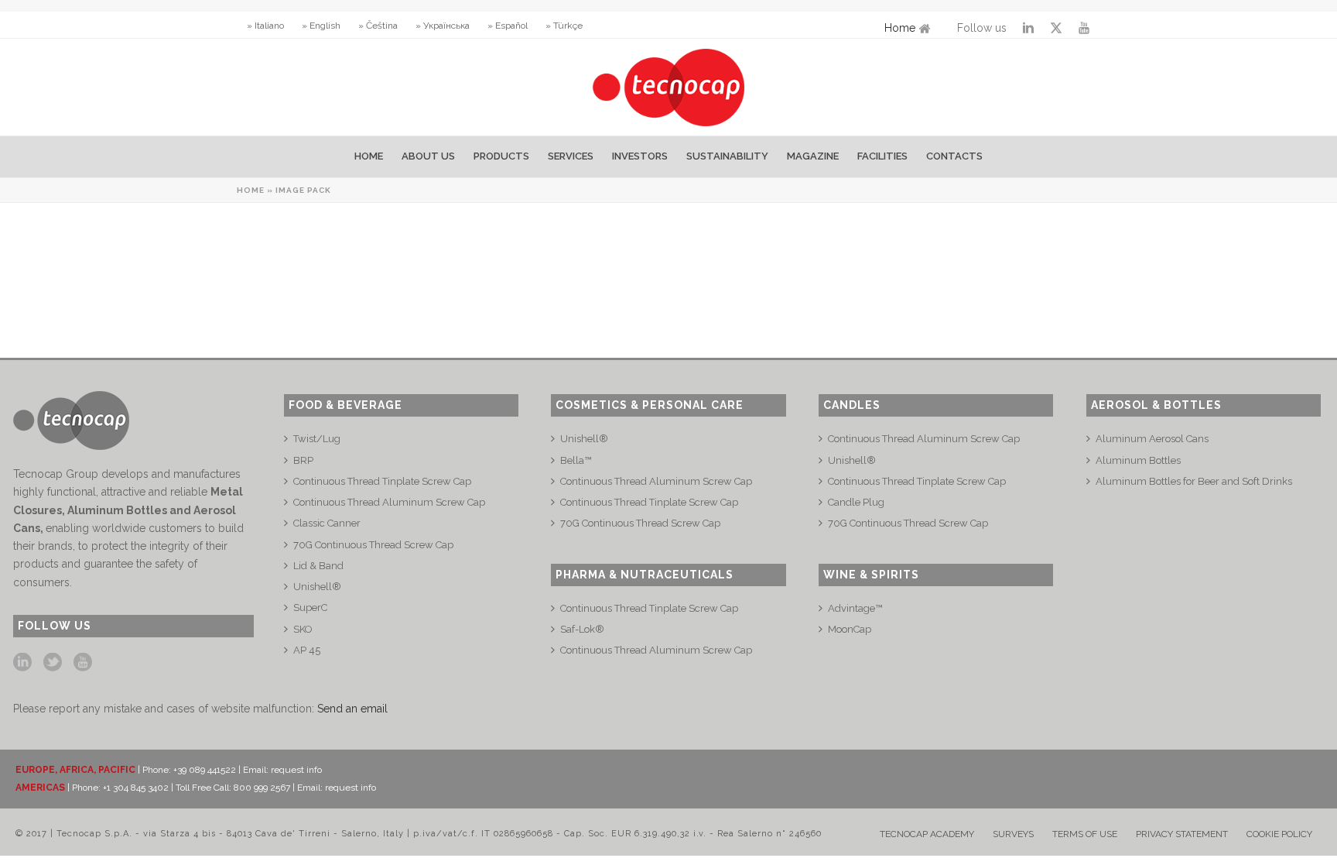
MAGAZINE (813, 156)
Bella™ (575, 460)
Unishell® (317, 586)
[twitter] (52, 663)
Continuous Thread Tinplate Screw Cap (382, 481)
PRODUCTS (501, 156)
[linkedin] (22, 663)
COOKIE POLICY (1279, 834)
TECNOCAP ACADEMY (927, 834)
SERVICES (570, 156)
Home (899, 28)
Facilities (882, 156)
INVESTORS (640, 156)
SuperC (310, 607)
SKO (303, 629)
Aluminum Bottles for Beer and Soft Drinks (1194, 481)
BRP (303, 460)
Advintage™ (855, 608)
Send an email (352, 708)
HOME (368, 156)
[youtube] (83, 663)
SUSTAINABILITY (727, 156)
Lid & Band (318, 566)
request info (296, 769)
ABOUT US (428, 156)
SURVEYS (1013, 834)
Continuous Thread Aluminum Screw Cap (389, 502)
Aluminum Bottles (1138, 460)
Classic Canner (327, 523)
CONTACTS (954, 156)
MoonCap (849, 629)
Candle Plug (856, 502)
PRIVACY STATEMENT (1182, 834)
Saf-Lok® (582, 629)
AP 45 (306, 650)
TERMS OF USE (1084, 834)
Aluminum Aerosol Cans (1152, 439)
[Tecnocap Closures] (669, 87)
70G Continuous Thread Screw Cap (373, 545)
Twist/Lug (316, 439)
